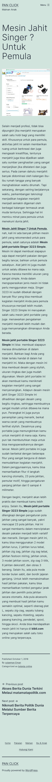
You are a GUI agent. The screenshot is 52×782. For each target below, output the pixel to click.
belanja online (25, 666)
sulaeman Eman (13, 662)
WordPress (31, 770)
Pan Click (10, 5)
